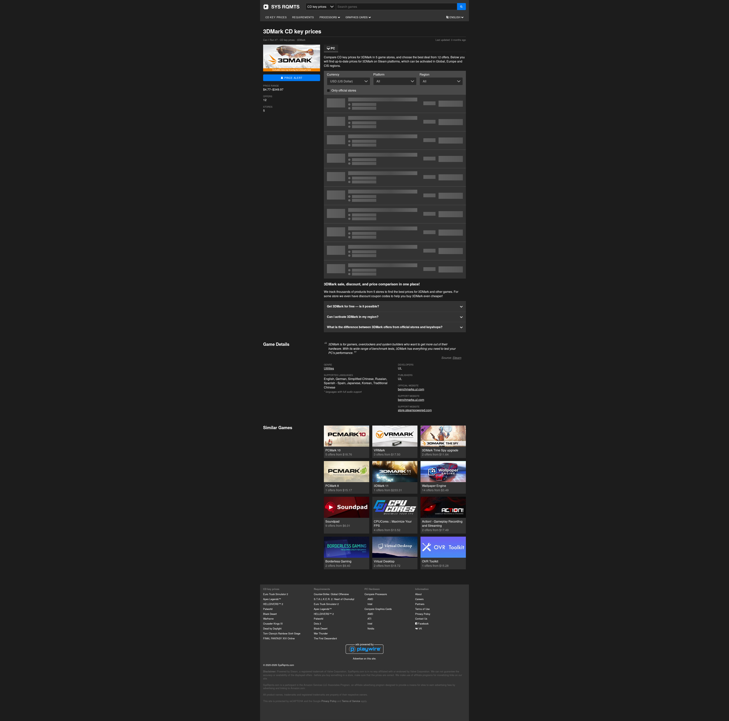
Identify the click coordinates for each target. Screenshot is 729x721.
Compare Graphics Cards (378, 609)
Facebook (422, 623)
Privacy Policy (422, 614)
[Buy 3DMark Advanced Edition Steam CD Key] (395, 269)
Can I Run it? (281, 7)
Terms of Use (422, 609)
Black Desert (270, 614)
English (455, 17)
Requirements (303, 17)
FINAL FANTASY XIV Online (279, 638)
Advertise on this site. (364, 658)
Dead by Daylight (272, 628)
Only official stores (343, 90)
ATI (369, 618)
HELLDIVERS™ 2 (273, 604)
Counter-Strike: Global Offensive (331, 594)
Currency (333, 74)
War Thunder (321, 633)
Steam (457, 357)
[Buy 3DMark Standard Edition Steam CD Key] (395, 140)
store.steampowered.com (415, 410)
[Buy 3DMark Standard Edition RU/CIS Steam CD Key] (395, 177)
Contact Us (421, 618)
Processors (329, 17)
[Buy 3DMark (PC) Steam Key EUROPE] (395, 122)
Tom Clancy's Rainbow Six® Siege (281, 633)
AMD (370, 599)
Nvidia (371, 628)
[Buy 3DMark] (395, 214)
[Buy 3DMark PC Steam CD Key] (395, 232)
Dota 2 (317, 623)
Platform (378, 74)
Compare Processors (375, 594)
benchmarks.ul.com (411, 389)
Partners (419, 604)
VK (420, 628)
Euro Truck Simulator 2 (275, 594)
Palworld (267, 609)
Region (424, 74)
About (418, 594)
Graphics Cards (357, 17)
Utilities (329, 368)
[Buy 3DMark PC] (395, 104)
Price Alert (292, 78)
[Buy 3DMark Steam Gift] (395, 251)
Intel (370, 604)
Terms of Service (351, 701)
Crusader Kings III (273, 623)
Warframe (268, 618)
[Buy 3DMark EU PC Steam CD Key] (395, 196)
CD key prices (276, 17)
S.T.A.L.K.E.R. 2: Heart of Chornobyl (334, 599)
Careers (419, 599)
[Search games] (461, 6)
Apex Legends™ (272, 599)
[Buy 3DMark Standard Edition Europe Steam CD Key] (395, 159)
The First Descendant (325, 638)
